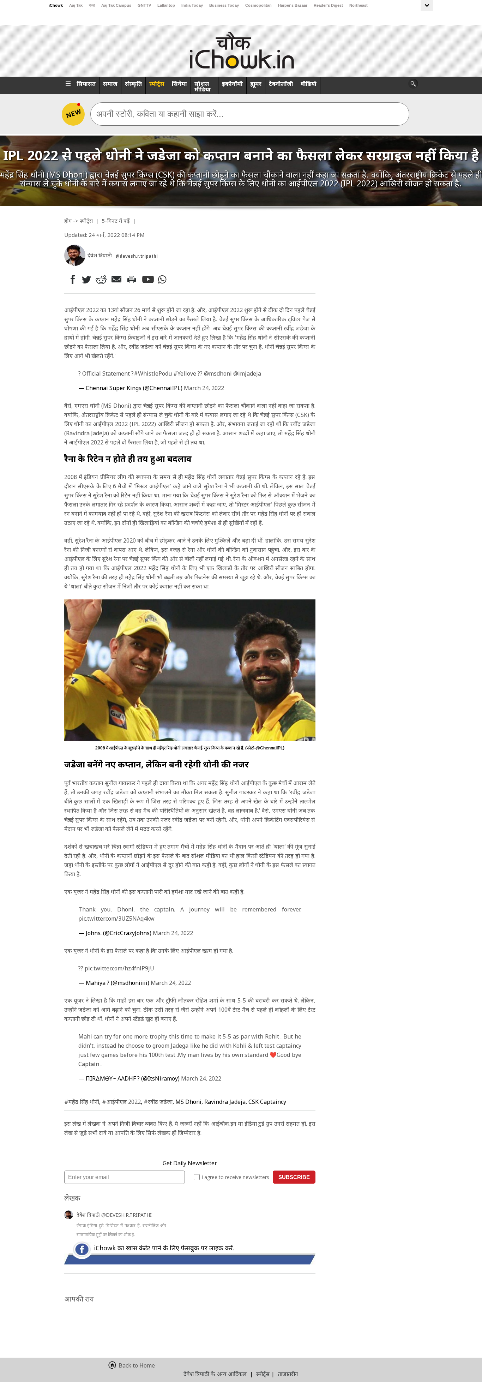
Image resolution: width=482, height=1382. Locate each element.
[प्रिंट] (133, 279)
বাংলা (92, 5)
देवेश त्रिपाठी (89, 1215)
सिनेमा (179, 84)
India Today (192, 5)
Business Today (224, 5)
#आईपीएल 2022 (121, 1102)
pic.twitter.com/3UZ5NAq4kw (116, 918)
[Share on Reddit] (101, 279)
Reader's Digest (328, 5)
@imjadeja (247, 373)
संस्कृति (133, 84)
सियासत (86, 84)
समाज (110, 84)
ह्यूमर (255, 84)
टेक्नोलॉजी (281, 84)
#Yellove (184, 373)
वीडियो (309, 84)
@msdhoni (218, 373)
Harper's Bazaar (292, 5)
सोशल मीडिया (202, 86)
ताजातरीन (288, 1374)
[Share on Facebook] (71, 279)
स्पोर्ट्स (156, 84)
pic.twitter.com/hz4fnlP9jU (119, 968)
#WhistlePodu (153, 373)
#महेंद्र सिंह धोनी (81, 1102)
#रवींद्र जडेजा (158, 1102)
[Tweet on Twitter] (86, 279)
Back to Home (137, 1365)
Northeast (358, 5)
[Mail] (117, 279)
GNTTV (144, 5)
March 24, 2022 (204, 388)
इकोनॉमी (232, 84)
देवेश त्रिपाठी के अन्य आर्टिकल (215, 1374)
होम (68, 220)
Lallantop (166, 5)
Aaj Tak (76, 5)
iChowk (56, 5)
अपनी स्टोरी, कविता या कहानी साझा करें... (160, 114)
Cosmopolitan (258, 5)
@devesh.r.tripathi (136, 256)
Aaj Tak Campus (116, 5)
